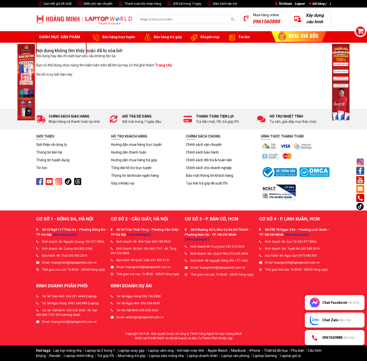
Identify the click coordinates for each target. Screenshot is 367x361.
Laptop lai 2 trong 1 (100, 351)
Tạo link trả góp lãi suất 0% (207, 183)
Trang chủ (163, 65)
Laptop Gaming (265, 356)
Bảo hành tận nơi (224, 3)
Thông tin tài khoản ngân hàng (135, 176)
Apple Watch (218, 351)
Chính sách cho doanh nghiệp (209, 168)
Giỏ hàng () (321, 3)
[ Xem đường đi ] (64, 234)
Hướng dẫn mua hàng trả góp (134, 160)
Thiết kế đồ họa (276, 351)
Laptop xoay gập (132, 351)
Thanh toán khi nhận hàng (142, 3)
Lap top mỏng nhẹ (67, 351)
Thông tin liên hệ (49, 152)
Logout (299, 3)
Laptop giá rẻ (290, 356)
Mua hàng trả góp (132, 356)
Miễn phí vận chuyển (98, 3)
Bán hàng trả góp (167, 37)
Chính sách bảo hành (202, 152)
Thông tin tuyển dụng (52, 160)
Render (55, 356)
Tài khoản (285, 3)
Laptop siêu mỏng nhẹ (166, 356)
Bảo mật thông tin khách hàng (209, 176)
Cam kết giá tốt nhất (57, 3)
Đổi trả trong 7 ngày (187, 3)
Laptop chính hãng (78, 356)
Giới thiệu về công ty (51, 145)
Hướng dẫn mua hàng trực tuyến (136, 145)
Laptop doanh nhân (202, 356)
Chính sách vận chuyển (204, 145)
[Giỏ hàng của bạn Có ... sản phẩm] (360, 31)
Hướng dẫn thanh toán (128, 152)
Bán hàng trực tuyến (118, 37)
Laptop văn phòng (235, 356)
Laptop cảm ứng (161, 351)
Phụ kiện (297, 351)
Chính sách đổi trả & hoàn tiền (209, 160)
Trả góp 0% (105, 356)
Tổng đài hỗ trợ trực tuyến (131, 168)
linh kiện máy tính (190, 351)
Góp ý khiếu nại (122, 183)
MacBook (238, 351)
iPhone (254, 351)
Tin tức (243, 37)
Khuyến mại (209, 37)
